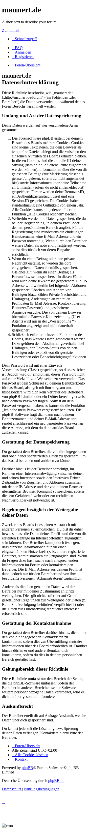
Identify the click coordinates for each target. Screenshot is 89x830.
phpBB (27, 768)
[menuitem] (17, 48)
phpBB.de (56, 780)
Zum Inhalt (10, 30)
